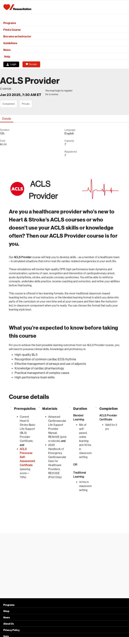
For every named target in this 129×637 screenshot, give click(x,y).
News (7, 50)
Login (13, 64)
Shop (6, 611)
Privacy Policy (11, 630)
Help (7, 56)
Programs (9, 23)
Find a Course (12, 29)
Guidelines (10, 43)
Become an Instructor (17, 36)
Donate (33, 64)
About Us (8, 623)
